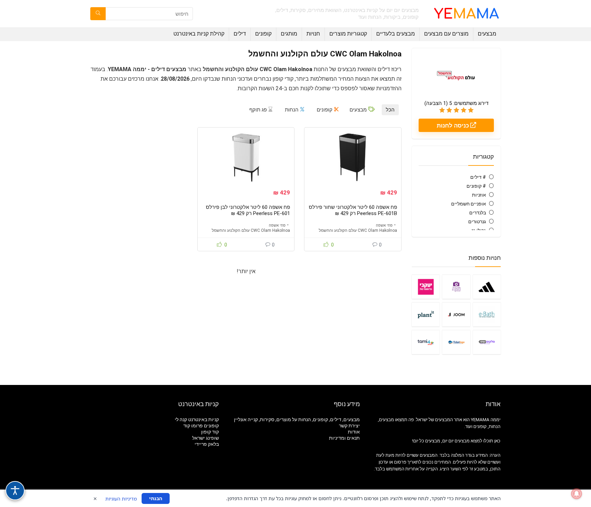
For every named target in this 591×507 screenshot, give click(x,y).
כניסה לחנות (453, 125)
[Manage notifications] (576, 493)
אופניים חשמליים (468, 203)
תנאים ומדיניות (344, 438)
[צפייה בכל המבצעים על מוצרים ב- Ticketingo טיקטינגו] (456, 342)
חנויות (313, 33)
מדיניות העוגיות (121, 498)
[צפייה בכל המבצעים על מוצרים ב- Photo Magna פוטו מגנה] (456, 287)
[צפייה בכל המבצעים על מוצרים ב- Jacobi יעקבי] (425, 287)
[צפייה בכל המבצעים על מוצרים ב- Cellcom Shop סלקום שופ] (487, 342)
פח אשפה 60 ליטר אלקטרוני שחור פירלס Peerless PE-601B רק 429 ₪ (353, 210)
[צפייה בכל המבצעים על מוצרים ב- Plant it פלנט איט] (425, 314)
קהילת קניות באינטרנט (198, 33)
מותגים (289, 33)
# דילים (478, 177)
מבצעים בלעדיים (395, 33)
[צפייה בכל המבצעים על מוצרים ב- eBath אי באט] (487, 314)
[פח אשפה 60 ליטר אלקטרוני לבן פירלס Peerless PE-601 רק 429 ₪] (246, 157)
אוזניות (479, 195)
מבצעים (487, 33)
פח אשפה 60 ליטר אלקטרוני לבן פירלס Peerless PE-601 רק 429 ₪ (248, 210)
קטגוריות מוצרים (348, 33)
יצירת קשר (349, 425)
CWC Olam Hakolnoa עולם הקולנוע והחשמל (358, 230)
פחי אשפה (384, 225)
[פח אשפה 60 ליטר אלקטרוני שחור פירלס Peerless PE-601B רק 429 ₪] (352, 157)
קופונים (263, 33)
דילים (240, 33)
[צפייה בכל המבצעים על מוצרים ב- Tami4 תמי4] (425, 342)
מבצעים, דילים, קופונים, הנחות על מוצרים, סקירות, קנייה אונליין (297, 419)
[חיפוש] (98, 13)
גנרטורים (477, 221)
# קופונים (476, 186)
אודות (354, 432)
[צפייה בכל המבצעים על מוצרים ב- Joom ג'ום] (456, 314)
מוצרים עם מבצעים (446, 33)
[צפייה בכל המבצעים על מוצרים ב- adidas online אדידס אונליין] (487, 287)
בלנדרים (477, 212)
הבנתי (155, 498)
